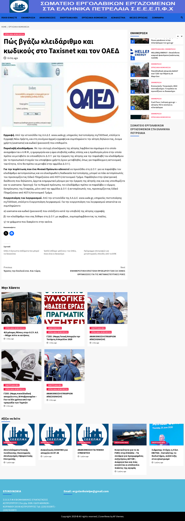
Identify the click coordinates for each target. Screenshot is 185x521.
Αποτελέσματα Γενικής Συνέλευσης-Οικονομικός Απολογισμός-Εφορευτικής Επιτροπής (18, 454)
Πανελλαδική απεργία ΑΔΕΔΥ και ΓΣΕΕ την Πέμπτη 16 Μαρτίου (164, 60)
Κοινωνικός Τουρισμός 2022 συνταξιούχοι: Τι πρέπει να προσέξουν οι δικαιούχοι (164, 75)
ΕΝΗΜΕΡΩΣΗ (28, 17)
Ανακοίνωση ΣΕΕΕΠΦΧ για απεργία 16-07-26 (54, 451)
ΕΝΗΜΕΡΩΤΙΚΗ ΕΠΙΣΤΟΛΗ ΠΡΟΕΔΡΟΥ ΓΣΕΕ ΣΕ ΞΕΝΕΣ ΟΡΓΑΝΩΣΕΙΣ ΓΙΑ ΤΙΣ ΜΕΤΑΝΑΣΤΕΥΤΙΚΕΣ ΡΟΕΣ (97, 271)
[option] (157, 41)
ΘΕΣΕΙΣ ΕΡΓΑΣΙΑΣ (139, 17)
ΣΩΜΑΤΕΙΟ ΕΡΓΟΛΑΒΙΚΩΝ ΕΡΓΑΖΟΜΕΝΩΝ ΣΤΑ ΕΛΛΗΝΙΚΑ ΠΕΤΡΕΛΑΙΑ (150, 129)
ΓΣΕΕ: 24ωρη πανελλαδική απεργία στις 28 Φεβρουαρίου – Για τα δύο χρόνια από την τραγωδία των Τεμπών (20, 398)
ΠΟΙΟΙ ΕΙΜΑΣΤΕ (9, 17)
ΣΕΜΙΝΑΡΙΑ (158, 17)
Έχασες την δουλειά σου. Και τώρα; (22, 269)
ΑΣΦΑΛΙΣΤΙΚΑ (118, 17)
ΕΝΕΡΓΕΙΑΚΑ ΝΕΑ (68, 17)
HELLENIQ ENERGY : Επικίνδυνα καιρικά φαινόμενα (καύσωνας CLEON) (165, 42)
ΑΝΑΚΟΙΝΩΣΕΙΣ (47, 17)
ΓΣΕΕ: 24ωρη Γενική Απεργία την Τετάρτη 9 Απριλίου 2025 (63, 338)
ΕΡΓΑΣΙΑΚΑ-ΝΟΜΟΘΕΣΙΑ (94, 17)
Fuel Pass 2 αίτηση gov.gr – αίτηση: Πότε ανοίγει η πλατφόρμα (164, 92)
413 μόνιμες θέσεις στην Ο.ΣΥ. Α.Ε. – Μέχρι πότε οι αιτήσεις (21, 334)
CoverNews (104, 516)
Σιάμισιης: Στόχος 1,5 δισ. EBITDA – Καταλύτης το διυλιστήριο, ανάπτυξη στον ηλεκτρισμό (165, 454)
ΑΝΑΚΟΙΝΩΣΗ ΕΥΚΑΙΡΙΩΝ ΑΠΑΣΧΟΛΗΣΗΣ (103, 338)
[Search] (182, 17)
